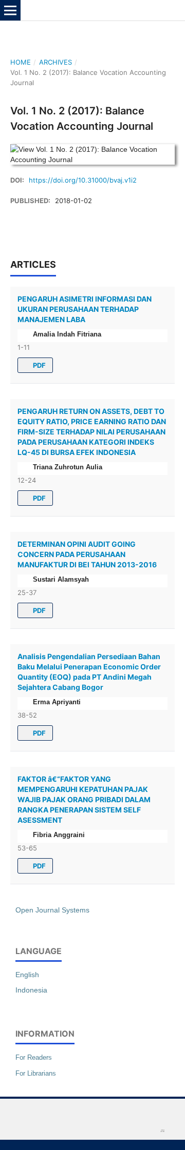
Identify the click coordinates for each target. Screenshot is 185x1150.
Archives (55, 62)
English (27, 974)
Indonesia (31, 990)
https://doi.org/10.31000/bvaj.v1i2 (83, 180)
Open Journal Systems (52, 910)
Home (20, 62)
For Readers (33, 1057)
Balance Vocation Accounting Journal (101, 10)
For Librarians (35, 1073)
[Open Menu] (10, 10)
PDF (38, 365)
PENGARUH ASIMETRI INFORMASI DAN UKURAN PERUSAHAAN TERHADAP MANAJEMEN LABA (84, 309)
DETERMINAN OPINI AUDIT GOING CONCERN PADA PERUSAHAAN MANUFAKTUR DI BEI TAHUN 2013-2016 (87, 554)
